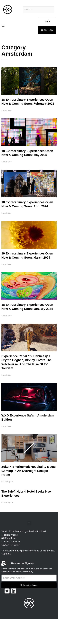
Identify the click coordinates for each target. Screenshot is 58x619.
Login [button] (48, 21)
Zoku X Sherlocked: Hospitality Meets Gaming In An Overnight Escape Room (28, 471)
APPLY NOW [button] (47, 30)
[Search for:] (38, 9)
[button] (29, 523)
